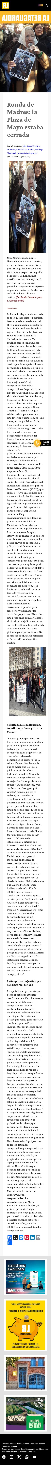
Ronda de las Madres (25, 149)
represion (11, 149)
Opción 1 (43, 447)
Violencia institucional (27, 153)
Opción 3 (43, 450)
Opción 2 (43, 448)
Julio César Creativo (31, 146)
